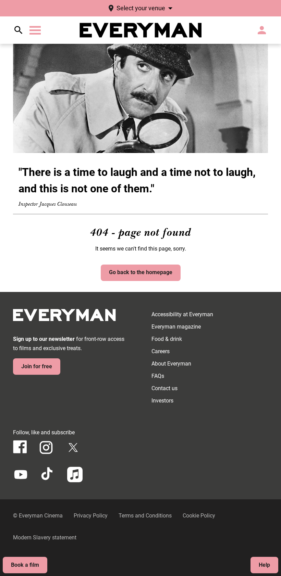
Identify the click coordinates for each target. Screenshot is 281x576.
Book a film (25, 565)
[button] (35, 30)
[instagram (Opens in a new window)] (46, 447)
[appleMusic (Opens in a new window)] (75, 474)
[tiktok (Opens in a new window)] (48, 474)
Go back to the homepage (140, 272)
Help (264, 565)
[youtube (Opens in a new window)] (20, 474)
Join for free (36, 366)
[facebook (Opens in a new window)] (20, 447)
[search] (18, 30)
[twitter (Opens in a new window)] (73, 447)
